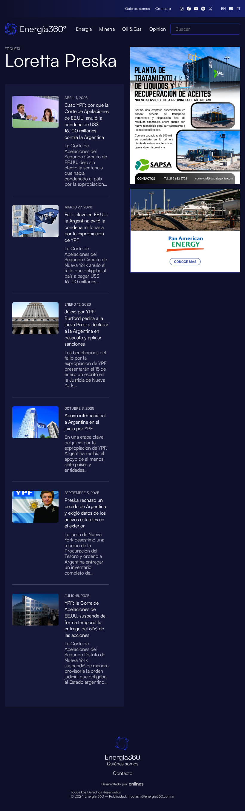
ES (231, 9)
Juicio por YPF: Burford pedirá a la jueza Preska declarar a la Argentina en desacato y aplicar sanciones (86, 328)
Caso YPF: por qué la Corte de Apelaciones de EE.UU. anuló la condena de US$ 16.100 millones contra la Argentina (87, 121)
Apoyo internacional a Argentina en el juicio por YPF (85, 421)
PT (238, 9)
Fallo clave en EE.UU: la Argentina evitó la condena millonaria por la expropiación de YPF (86, 227)
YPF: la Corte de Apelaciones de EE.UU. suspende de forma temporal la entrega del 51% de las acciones (85, 619)
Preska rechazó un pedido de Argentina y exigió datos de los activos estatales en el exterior (85, 513)
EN (223, 9)
